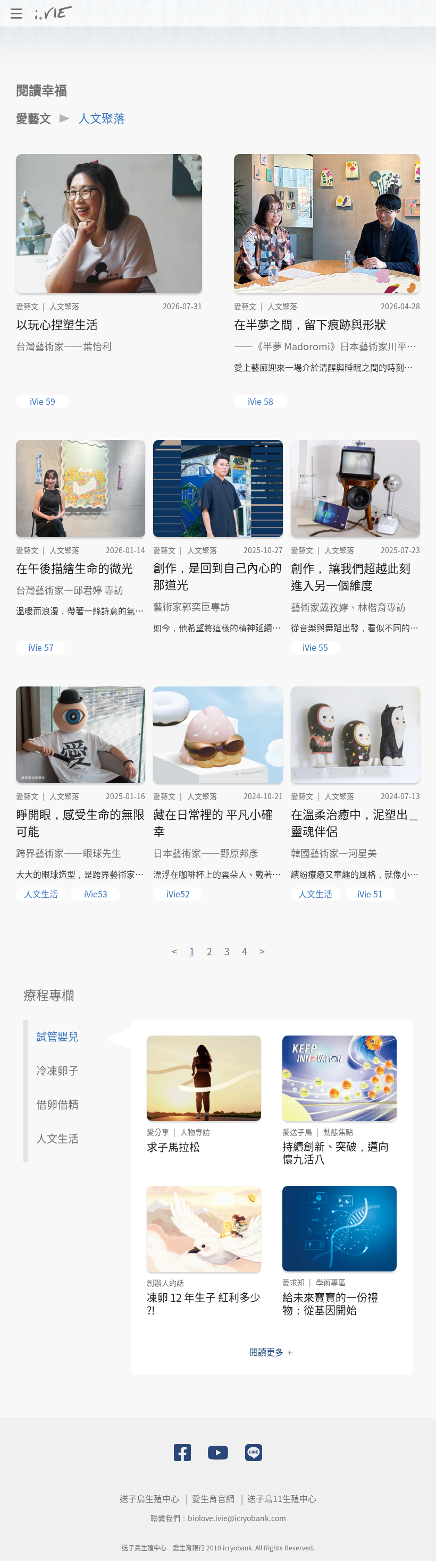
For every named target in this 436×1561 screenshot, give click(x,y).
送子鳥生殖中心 (149, 1498)
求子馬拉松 (173, 1147)
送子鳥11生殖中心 (281, 1498)
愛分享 (158, 1131)
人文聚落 (101, 117)
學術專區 (331, 1282)
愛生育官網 (213, 1498)
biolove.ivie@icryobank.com (237, 1518)
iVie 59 (42, 401)
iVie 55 (315, 647)
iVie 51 (370, 893)
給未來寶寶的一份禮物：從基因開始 (330, 1303)
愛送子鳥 (297, 1131)
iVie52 (178, 893)
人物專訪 (195, 1131)
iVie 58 (260, 401)
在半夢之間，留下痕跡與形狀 (310, 323)
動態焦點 (338, 1131)
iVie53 (95, 893)
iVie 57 (41, 647)
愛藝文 (33, 117)
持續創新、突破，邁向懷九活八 (335, 1153)
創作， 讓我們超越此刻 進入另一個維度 (350, 576)
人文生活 (41, 893)
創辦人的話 (165, 1282)
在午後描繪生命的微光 (74, 567)
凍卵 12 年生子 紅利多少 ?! (204, 1303)
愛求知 (293, 1282)
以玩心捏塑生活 (57, 323)
